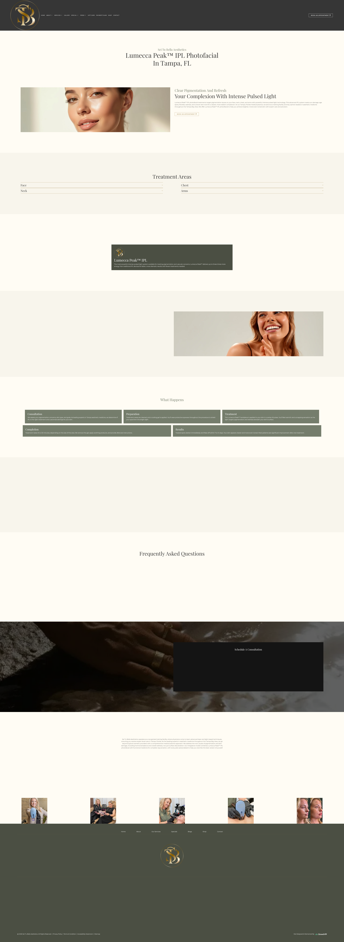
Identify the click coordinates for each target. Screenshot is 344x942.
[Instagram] (18, 859)
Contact (116, 15)
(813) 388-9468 (40, 673)
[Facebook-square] (21, 859)
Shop (110, 15)
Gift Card (91, 15)
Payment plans (101, 15)
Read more (89, 912)
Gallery (67, 15)
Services (57, 15)
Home (43, 15)
